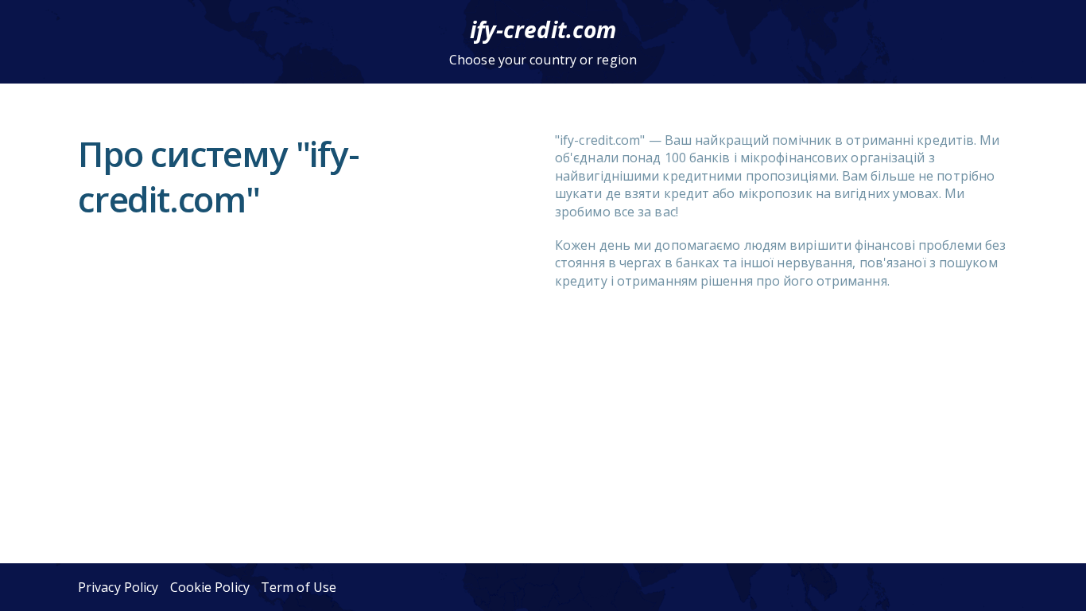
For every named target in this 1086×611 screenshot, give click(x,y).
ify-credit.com (543, 29)
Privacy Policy (118, 587)
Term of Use (298, 587)
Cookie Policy (210, 587)
